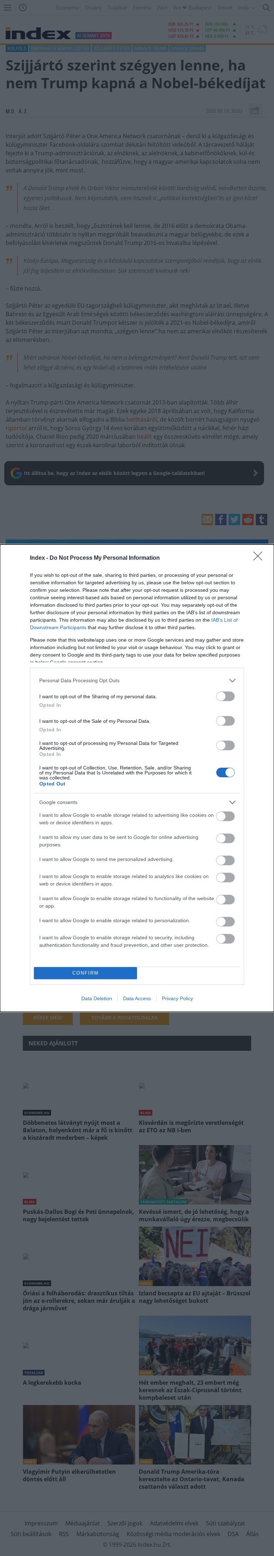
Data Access (137, 998)
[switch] (225, 696)
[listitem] (137, 680)
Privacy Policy (177, 998)
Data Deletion (96, 998)
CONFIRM (85, 973)
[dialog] (137, 778)
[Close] (260, 558)
